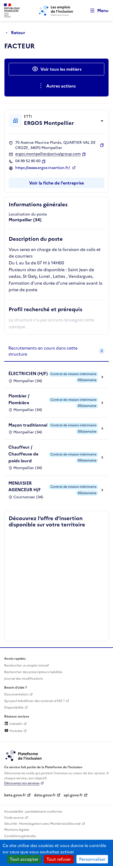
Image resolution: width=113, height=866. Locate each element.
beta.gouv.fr (15, 795)
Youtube (15, 731)
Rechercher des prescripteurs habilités (33, 672)
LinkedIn (15, 723)
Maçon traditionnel (27, 425)
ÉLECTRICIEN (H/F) (28, 373)
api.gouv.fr (73, 795)
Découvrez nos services (21, 783)
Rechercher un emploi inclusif (26, 665)
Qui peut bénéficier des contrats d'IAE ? (34, 701)
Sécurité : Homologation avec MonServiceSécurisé (42, 823)
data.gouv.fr (45, 795)
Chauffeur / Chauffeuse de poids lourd (23, 454)
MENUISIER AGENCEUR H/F (24, 486)
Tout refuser (59, 859)
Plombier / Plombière (18, 399)
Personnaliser (92, 859)
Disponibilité (13, 707)
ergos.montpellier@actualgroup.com (48, 154)
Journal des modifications (23, 678)
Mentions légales (16, 829)
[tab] (56, 351)
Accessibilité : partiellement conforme (33, 811)
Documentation (16, 694)
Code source (14, 817)
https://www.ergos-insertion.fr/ (43, 168)
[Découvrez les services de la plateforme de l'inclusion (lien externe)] (24, 755)
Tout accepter (24, 859)
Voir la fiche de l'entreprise (56, 183)
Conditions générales (20, 836)
